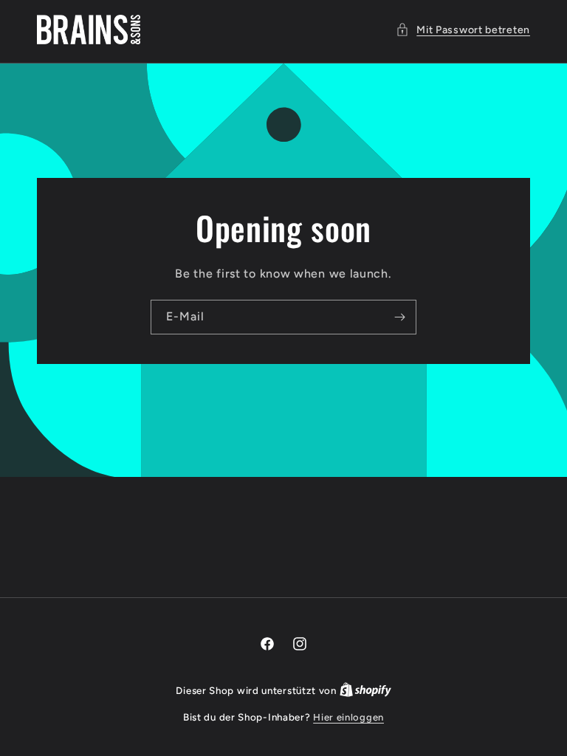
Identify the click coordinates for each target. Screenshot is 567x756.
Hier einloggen (348, 717)
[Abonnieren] (399, 316)
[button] (463, 30)
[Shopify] (365, 690)
